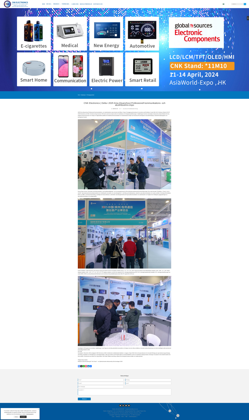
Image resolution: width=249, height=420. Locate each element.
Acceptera (23, 416)
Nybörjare (83, 95)
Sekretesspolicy (132, 416)
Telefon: (114, 409)
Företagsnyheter (90, 95)
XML (126, 416)
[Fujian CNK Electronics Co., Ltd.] (16, 4)
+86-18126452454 (120, 409)
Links (113, 416)
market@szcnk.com (133, 409)
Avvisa (16, 416)
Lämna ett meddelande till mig (131, 108)
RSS (122, 416)
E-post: (127, 409)
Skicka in (84, 398)
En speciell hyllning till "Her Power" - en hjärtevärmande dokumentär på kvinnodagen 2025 (101, 361)
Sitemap (118, 416)
